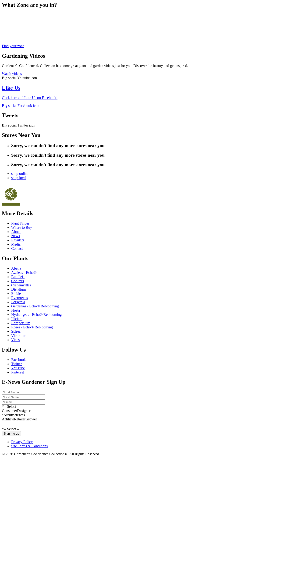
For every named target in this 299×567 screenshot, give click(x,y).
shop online (19, 174)
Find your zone (13, 46)
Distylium (18, 289)
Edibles (16, 294)
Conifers (17, 281)
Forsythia (18, 302)
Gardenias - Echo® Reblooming (35, 306)
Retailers (17, 240)
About (16, 232)
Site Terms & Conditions (29, 446)
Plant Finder (20, 223)
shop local (18, 178)
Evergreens (19, 298)
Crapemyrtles (21, 285)
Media (16, 244)
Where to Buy (21, 227)
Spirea (16, 331)
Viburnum (18, 336)
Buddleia (18, 277)
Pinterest (17, 372)
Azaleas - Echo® (23, 273)
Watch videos (12, 74)
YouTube (18, 368)
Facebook (18, 360)
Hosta (15, 310)
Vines (15, 340)
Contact (17, 248)
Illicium (16, 319)
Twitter (16, 364)
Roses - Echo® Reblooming (32, 327)
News (15, 236)
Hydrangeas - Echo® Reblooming (36, 315)
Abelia (16, 268)
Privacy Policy (22, 442)
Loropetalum (20, 323)
